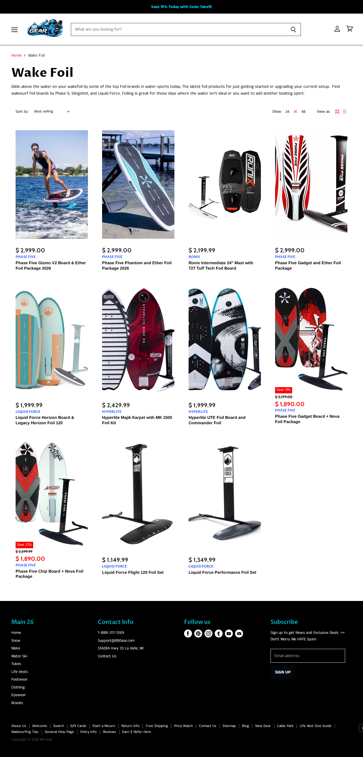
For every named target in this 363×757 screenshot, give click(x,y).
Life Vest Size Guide (316, 726)
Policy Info (88, 732)
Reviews (109, 732)
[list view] (344, 111)
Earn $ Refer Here (136, 732)
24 (287, 111)
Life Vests (19, 672)
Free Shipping (157, 726)
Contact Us (107, 656)
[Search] (293, 29)
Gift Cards (78, 726)
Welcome (39, 726)
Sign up (283, 672)
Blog (245, 726)
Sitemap (229, 726)
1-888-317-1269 (111, 633)
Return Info (130, 726)
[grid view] (337, 111)
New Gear (263, 726)
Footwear (19, 679)
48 (303, 111)
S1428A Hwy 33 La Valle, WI (120, 648)
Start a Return (103, 726)
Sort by (22, 111)
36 (295, 111)
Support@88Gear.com (116, 640)
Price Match (183, 726)
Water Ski (19, 656)
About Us (18, 726)
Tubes (16, 664)
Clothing (18, 687)
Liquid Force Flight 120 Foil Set (133, 572)
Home (16, 55)
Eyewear (18, 695)
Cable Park (285, 726)
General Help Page (59, 732)
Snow (15, 640)
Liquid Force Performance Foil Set (222, 572)
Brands (17, 703)
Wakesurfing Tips (25, 732)
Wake (15, 648)
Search (58, 726)
